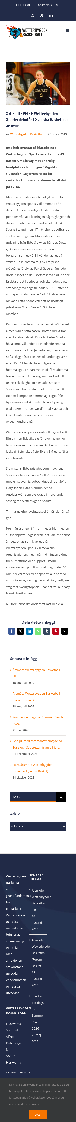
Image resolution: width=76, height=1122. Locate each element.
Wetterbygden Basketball (27, 134)
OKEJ (38, 1114)
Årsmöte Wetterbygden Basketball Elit (38, 900)
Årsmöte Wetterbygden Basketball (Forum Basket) (38, 953)
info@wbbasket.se (18, 1072)
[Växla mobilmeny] (68, 30)
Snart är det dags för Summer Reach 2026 (38, 1012)
